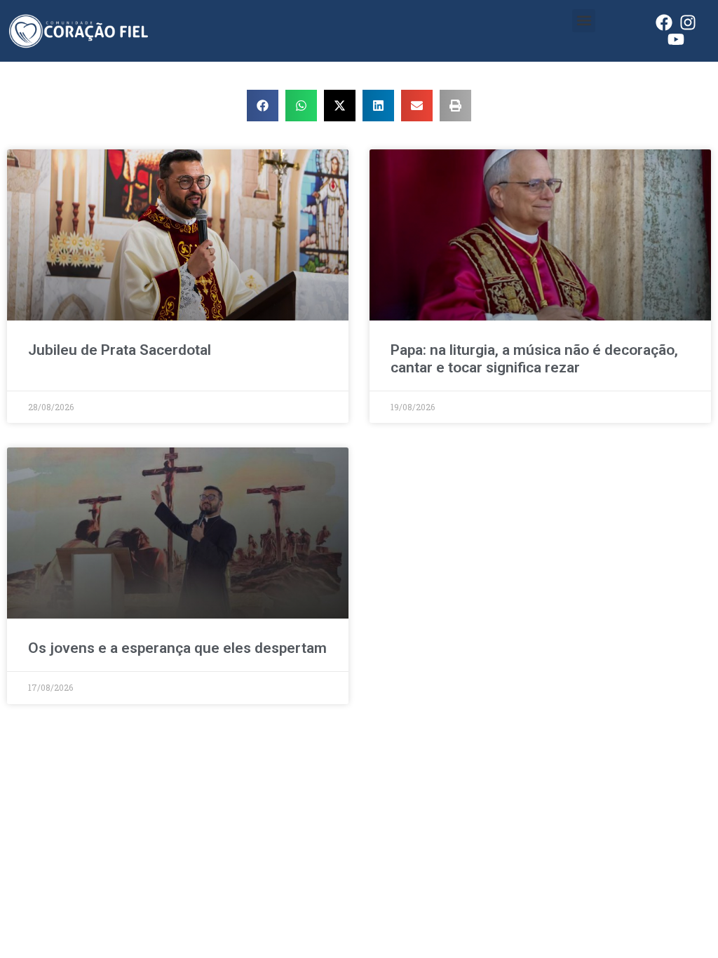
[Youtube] (676, 39)
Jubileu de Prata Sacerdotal (119, 350)
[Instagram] (687, 22)
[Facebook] (664, 22)
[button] (583, 20)
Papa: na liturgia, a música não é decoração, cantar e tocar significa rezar (534, 359)
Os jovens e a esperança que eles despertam (177, 648)
